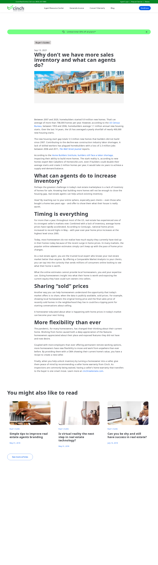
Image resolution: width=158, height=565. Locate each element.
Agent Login (124, 2)
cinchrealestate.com (93, 371)
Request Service (136, 2)
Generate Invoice (77, 8)
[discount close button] (147, 32)
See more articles (20, 457)
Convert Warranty (97, 8)
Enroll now (145, 8)
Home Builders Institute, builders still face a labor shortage (82, 155)
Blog (112, 8)
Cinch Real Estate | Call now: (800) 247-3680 (31, 2)
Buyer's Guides (43, 42)
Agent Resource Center (54, 8)
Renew (147, 2)
